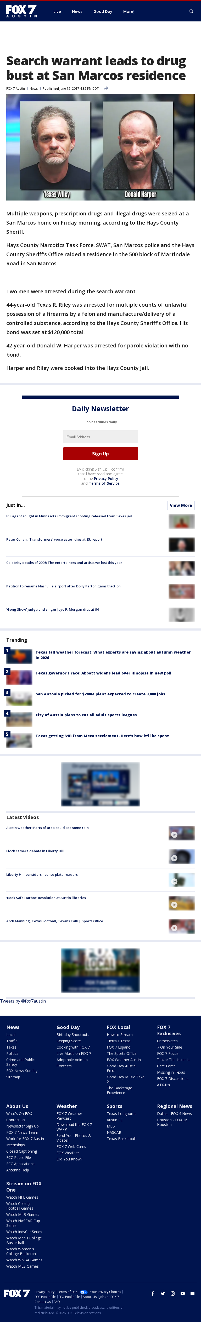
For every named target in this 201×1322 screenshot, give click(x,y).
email (192, 1293)
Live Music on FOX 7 (74, 1053)
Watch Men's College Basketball (24, 1240)
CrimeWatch (167, 1040)
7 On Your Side (169, 1047)
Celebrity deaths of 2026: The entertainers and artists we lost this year (64, 562)
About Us (17, 1106)
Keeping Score (69, 1040)
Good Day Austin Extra (121, 1068)
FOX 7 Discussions (172, 1078)
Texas (11, 1047)
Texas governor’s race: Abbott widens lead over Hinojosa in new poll (103, 673)
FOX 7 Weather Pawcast (69, 1116)
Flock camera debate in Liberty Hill (35, 851)
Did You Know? (69, 1159)
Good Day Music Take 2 (125, 1079)
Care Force (166, 1065)
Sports (114, 1106)
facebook (153, 1293)
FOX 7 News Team (22, 1132)
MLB (111, 1126)
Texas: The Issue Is (173, 1059)
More (128, 11)
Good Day (68, 1027)
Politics (12, 1053)
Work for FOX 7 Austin (25, 1138)
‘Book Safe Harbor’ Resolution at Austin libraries (46, 897)
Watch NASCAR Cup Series (23, 1223)
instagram (173, 1293)
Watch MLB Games (22, 1214)
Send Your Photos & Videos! (74, 1138)
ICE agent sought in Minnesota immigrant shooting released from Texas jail (69, 516)
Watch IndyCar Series (24, 1231)
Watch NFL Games (22, 1197)
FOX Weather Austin (124, 1059)
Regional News (174, 1106)
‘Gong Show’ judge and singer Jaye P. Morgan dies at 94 (52, 609)
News (34, 88)
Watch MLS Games (22, 1266)
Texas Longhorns (121, 1113)
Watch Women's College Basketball (21, 1251)
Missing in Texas (171, 1072)
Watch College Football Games (19, 1206)
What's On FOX (19, 1113)
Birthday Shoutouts (73, 1034)
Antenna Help (17, 1170)
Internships (15, 1144)
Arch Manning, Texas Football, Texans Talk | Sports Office (54, 921)
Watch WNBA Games (24, 1259)
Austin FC (115, 1119)
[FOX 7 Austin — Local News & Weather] (23, 11)
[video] (182, 833)
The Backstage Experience (119, 1090)
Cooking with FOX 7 (73, 1047)
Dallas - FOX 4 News (174, 1113)
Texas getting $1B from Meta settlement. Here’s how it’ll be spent (102, 735)
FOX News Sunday (21, 1070)
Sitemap (13, 1076)
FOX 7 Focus (167, 1053)
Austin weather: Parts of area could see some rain (47, 827)
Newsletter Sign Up (22, 1126)
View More (181, 505)
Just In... (15, 505)
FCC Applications (20, 1163)
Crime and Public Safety (20, 1062)
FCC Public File (18, 1157)
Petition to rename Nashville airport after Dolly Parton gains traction (63, 586)
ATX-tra (163, 1084)
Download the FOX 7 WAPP (74, 1127)
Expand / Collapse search (191, 11)
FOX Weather (68, 1152)
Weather (67, 1106)
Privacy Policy (106, 478)
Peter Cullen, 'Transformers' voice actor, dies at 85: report (54, 539)
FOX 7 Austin (15, 88)
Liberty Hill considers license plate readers (42, 874)
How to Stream (120, 1034)
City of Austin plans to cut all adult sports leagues (86, 714)
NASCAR (114, 1132)
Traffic (11, 1040)
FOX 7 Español (119, 1047)
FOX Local (118, 1027)
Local (10, 1034)
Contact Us (15, 1119)
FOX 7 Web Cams (71, 1146)
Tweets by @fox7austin (23, 1001)
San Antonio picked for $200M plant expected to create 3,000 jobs (100, 693)
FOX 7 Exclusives (169, 1030)
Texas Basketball (121, 1138)
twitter (163, 1293)
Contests (64, 1065)
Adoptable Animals (72, 1059)
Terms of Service (104, 483)
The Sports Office (122, 1053)
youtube (182, 1293)
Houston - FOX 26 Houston (172, 1122)
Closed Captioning (21, 1151)
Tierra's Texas (119, 1040)
